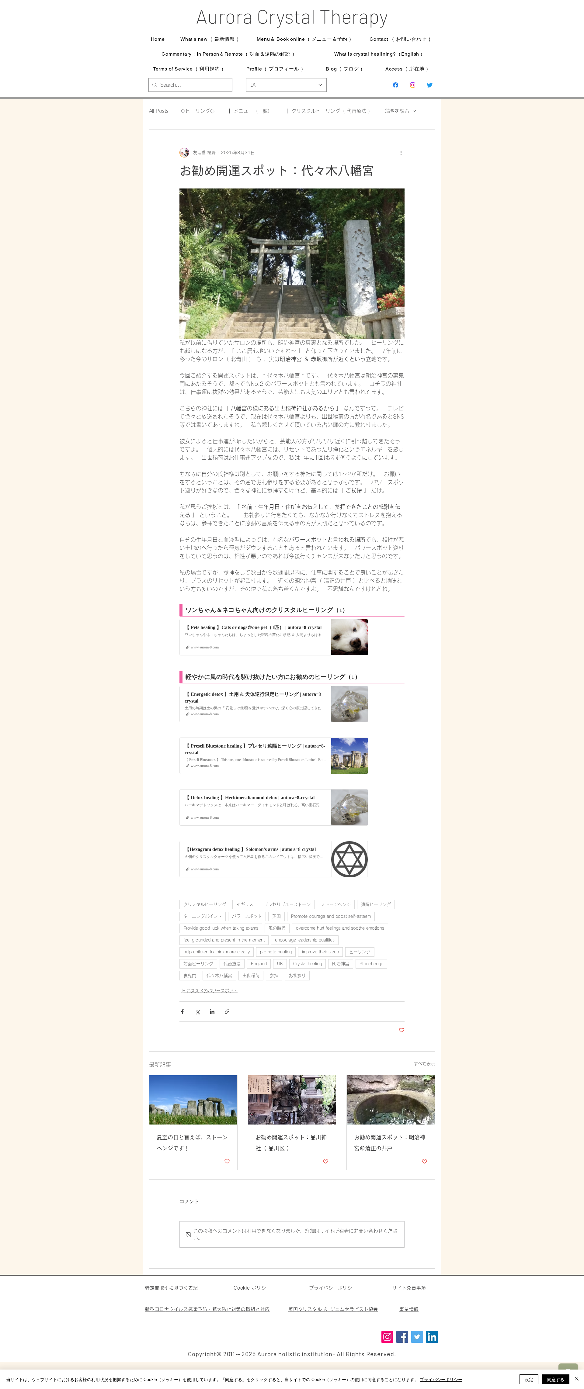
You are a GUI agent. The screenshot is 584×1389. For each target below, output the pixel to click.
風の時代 (277, 928)
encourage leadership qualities (305, 940)
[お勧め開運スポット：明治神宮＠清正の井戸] (391, 1100)
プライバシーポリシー (441, 1379)
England (259, 964)
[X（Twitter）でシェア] (197, 1011)
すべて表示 (424, 1064)
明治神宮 (340, 964)
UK (280, 964)
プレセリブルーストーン (287, 904)
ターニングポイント (202, 916)
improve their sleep (320, 952)
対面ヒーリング (198, 964)
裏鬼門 (189, 975)
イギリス (244, 904)
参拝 (274, 975)
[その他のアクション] (401, 152)
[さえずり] (429, 84)
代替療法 (232, 964)
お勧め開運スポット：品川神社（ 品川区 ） (291, 1143)
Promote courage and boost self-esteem (331, 916)
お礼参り (297, 975)
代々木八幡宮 (219, 975)
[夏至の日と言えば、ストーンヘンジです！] (193, 1100)
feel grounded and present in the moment (224, 940)
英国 (276, 916)
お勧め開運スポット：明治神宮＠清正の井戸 (389, 1143)
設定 (529, 1379)
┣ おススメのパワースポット (209, 991)
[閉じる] (576, 1379)
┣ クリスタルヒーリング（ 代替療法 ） (329, 111)
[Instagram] (412, 84)
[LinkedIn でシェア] (212, 1011)
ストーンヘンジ (336, 904)
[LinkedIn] (432, 1337)
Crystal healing (307, 964)
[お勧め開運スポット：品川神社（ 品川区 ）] (292, 1100)
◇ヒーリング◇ (198, 111)
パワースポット (247, 916)
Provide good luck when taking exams (220, 928)
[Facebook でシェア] (182, 1011)
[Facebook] (402, 1337)
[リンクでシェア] (227, 1011)
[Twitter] (417, 1337)
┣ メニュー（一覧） (250, 111)
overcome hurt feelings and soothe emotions (340, 928)
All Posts (159, 111)
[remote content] (292, 739)
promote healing (276, 952)
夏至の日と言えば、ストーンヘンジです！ (192, 1143)
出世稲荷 (250, 975)
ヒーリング (359, 952)
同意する (555, 1379)
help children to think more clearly (216, 952)
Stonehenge (371, 964)
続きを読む (397, 111)
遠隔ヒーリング (376, 904)
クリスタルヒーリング (204, 904)
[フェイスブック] (395, 84)
